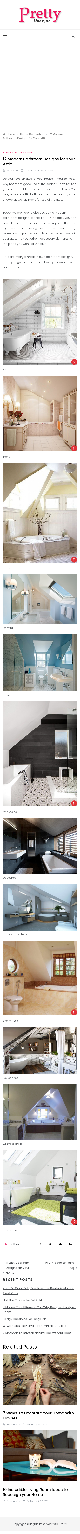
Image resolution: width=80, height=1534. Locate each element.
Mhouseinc (10, 812)
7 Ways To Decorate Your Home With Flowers (38, 1415)
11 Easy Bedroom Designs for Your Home (17, 1268)
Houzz (6, 695)
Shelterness (10, 1021)
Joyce (14, 170)
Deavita (8, 628)
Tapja (6, 457)
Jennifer (15, 1424)
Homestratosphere (15, 934)
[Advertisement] (40, 86)
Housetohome (12, 1230)
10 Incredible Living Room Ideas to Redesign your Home (35, 1492)
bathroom (16, 1244)
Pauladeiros (10, 1078)
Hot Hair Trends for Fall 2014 (22, 1300)
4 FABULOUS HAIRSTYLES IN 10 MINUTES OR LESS (35, 1326)
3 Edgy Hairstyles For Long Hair (24, 1319)
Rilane (7, 568)
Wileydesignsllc (12, 1144)
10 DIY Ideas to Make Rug (59, 1265)
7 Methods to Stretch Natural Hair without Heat (37, 1333)
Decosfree (10, 878)
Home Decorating (17, 152)
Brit (5, 370)
